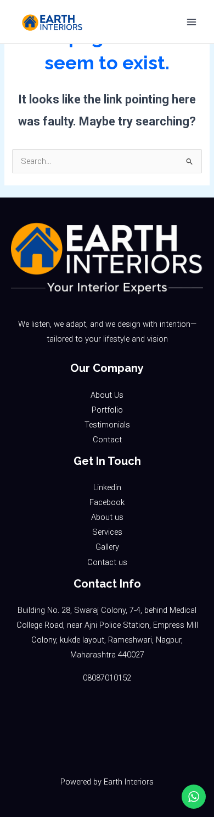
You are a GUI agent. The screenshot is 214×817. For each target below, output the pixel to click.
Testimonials (107, 425)
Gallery (107, 547)
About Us (107, 395)
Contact (107, 440)
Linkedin (107, 487)
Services (107, 532)
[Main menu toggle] (191, 22)
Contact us (107, 562)
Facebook (107, 502)
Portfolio (107, 410)
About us (107, 517)
